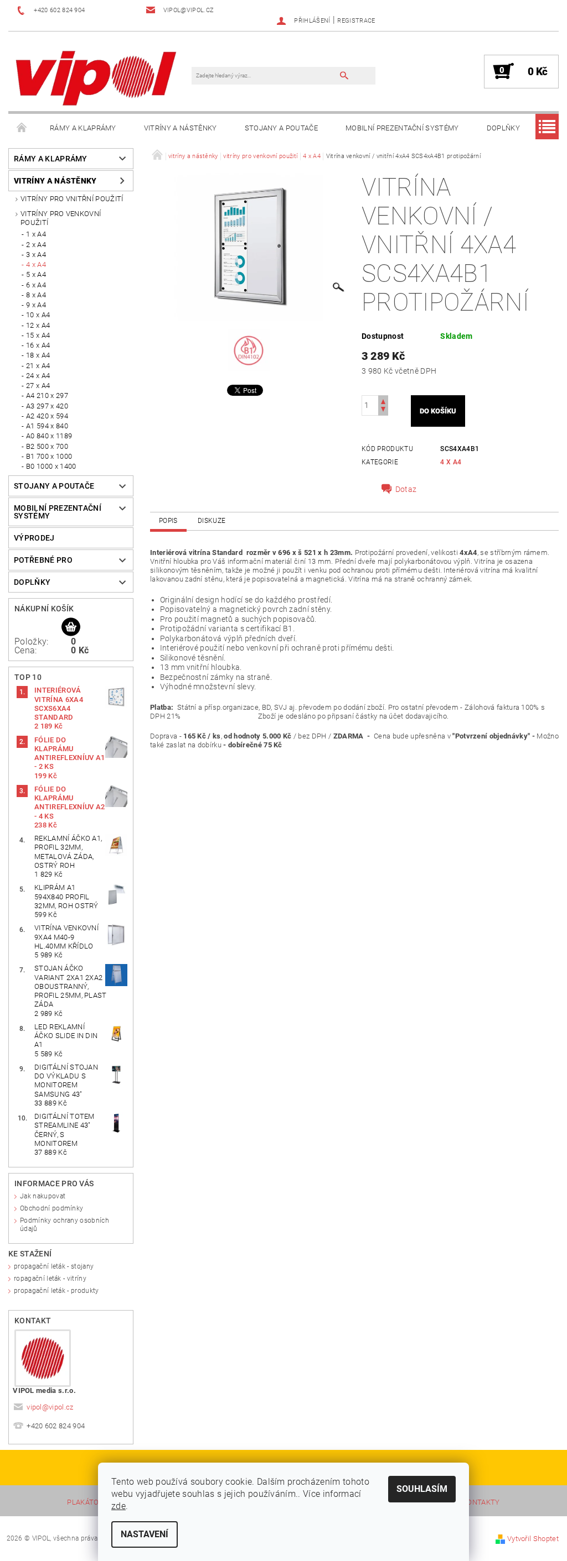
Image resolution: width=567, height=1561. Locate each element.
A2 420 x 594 (47, 416)
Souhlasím (421, 1489)
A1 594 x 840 (47, 426)
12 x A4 (38, 325)
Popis (168, 521)
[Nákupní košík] (70, 627)
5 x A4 (36, 274)
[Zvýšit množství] (383, 400)
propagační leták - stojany (54, 1266)
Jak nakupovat (42, 1196)
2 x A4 (36, 244)
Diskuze (211, 521)
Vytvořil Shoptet (533, 1538)
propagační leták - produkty (56, 1291)
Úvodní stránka (22, 128)
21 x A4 (38, 366)
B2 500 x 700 (47, 446)
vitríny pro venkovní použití (60, 218)
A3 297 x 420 (47, 406)
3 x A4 (36, 254)
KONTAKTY (481, 1502)
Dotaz (406, 489)
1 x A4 (36, 234)
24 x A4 (38, 375)
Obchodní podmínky (51, 1208)
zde (118, 1506)
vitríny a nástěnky (180, 128)
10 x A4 (38, 315)
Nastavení (144, 1534)
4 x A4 (36, 264)
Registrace (356, 20)
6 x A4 (36, 285)
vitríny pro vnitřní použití (71, 199)
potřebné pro (43, 560)
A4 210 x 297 (47, 395)
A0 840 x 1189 (49, 436)
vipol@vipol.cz (50, 1407)
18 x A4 (38, 355)
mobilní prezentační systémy (402, 128)
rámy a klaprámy (83, 128)
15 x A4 (38, 335)
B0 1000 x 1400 (51, 466)
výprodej (34, 537)
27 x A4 (38, 385)
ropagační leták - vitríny (50, 1278)
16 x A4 (38, 345)
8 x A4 (36, 295)
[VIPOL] (97, 77)
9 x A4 (36, 305)
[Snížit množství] (383, 410)
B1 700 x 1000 (49, 456)
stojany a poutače (281, 128)
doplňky (503, 128)
